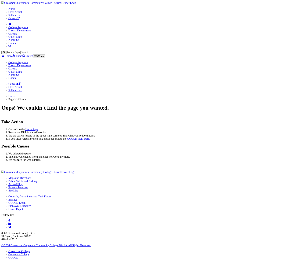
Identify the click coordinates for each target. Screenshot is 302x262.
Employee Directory (19, 205)
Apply (11, 8)
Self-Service (15, 15)
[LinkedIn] (9, 224)
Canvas (12, 18)
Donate (12, 43)
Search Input (13, 52)
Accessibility (15, 184)
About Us (13, 39)
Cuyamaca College (18, 254)
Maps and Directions (19, 177)
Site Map (13, 190)
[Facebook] (9, 220)
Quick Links (15, 36)
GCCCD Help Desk (78, 138)
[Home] (10, 24)
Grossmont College (19, 251)
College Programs (18, 27)
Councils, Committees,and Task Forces (29, 196)
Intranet (12, 199)
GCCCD (13, 257)
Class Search (15, 11)
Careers (12, 33)
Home (8, 55)
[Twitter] (9, 227)
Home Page (31, 129)
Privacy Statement (18, 187)
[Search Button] (9, 46)
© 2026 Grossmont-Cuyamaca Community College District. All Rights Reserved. (46, 245)
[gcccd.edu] (38, 2)
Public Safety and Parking (22, 181)
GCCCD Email (17, 202)
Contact (18, 55)
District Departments (19, 30)
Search (29, 55)
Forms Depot (15, 209)
